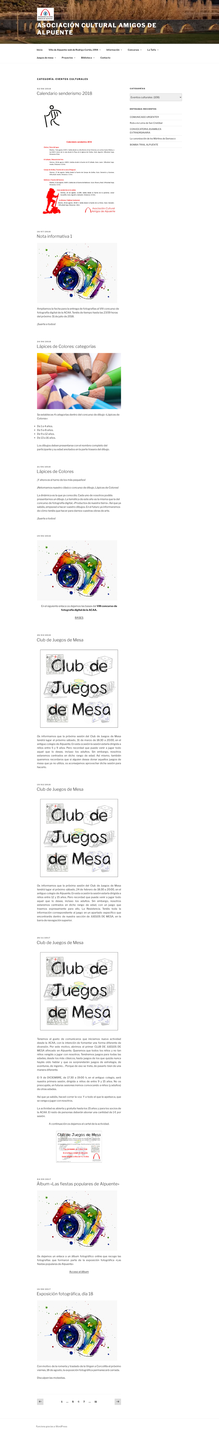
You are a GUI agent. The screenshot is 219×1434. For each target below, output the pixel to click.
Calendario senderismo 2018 (64, 93)
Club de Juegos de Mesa (60, 639)
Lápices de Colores (55, 471)
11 (96, 1401)
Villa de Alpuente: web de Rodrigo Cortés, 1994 (73, 49)
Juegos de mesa (45, 57)
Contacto (105, 57)
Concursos (133, 49)
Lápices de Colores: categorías (66, 346)
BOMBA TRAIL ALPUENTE (144, 144)
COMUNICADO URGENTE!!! (144, 117)
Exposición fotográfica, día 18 (65, 1293)
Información (112, 49)
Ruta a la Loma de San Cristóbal (146, 123)
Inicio (39, 49)
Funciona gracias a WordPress (51, 1426)
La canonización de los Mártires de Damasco (153, 138)
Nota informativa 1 (54, 236)
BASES (79, 617)
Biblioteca (86, 57)
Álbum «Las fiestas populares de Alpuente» (78, 1183)
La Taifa (151, 49)
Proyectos (67, 57)
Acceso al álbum (79, 1271)
